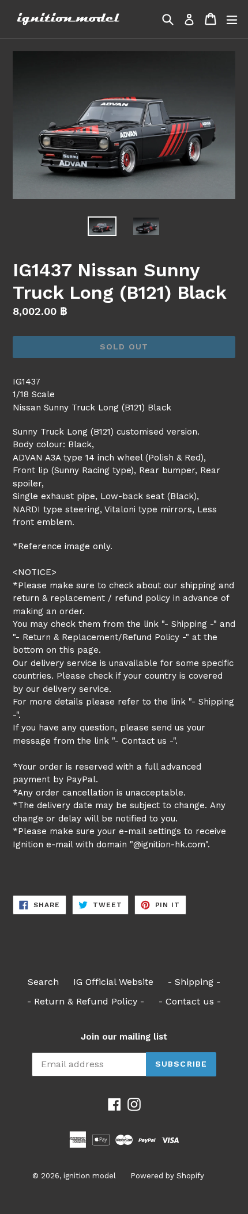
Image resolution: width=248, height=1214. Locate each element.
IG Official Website (113, 981)
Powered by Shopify (167, 1175)
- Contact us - (190, 1001)
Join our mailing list (124, 1037)
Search (43, 981)
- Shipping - (194, 981)
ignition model (89, 1175)
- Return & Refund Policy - (85, 1001)
